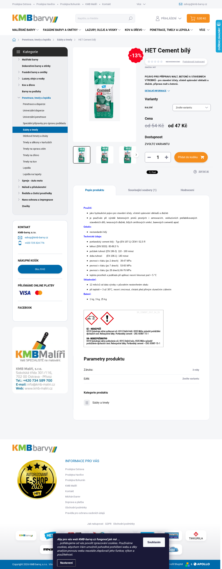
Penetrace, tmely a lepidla (36, 97)
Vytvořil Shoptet (174, 564)
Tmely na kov (30, 161)
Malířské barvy (30, 59)
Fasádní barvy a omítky (34, 72)
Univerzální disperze (33, 110)
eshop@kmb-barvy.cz (36, 237)
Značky (26, 206)
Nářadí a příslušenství (34, 187)
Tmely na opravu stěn (34, 148)
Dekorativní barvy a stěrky (36, 66)
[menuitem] (26, 30)
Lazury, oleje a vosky (33, 78)
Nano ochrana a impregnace (37, 199)
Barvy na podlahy (31, 91)
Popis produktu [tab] (94, 190)
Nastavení (66, 562)
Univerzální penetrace (34, 117)
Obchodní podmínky (76, 507)
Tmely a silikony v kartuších (37, 142)
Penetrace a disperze (34, 104)
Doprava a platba (74, 502)
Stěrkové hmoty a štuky (35, 136)
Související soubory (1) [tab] (142, 190)
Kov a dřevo (28, 85)
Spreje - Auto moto (32, 180)
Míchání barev (72, 496)
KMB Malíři (91, 4)
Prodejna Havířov (45, 4)
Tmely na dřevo (31, 155)
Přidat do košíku (188, 157)
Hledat (130, 18)
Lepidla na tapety (32, 174)
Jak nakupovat (95, 523)
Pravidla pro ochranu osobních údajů (85, 513)
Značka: (150, 67)
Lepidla (27, 167)
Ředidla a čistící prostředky (37, 193)
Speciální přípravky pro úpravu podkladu (44, 123)
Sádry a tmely (30, 129)
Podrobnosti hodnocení (194, 61)
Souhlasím (154, 542)
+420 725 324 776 (34, 242)
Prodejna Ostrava (21, 4)
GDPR (108, 523)
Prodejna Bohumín (70, 4)
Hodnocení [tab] (187, 190)
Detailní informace (155, 91)
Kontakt (106, 4)
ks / (40, 269)
